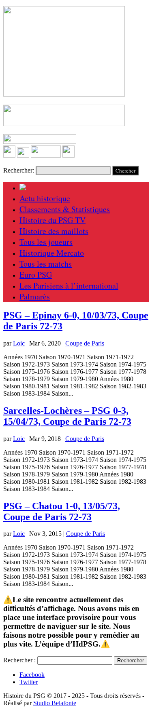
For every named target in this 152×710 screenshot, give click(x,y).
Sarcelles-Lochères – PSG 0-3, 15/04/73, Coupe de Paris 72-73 (67, 416)
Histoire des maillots (53, 230)
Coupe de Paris (84, 343)
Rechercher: (18, 170)
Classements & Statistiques (64, 209)
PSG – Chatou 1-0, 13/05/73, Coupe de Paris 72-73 (61, 511)
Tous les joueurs (46, 241)
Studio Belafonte (54, 702)
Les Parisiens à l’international (68, 285)
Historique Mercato (51, 252)
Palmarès (34, 296)
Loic (19, 343)
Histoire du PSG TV (52, 220)
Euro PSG (35, 274)
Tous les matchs (45, 263)
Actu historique (44, 198)
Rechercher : (19, 660)
